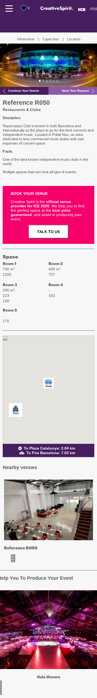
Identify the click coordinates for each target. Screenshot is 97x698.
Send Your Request (75, 90)
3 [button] (47, 81)
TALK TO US (48, 232)
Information (25, 39)
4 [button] (50, 81)
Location (73, 39)
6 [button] (57, 81)
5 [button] (54, 81)
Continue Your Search (23, 90)
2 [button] (43, 81)
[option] (48, 65)
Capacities (51, 39)
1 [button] (40, 81)
